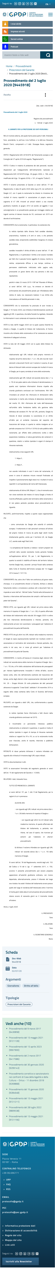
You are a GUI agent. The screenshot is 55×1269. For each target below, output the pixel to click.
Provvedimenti (23, 66)
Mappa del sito (13, 1240)
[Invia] (46, 55)
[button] (45, 95)
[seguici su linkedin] (15, 3)
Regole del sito (13, 1235)
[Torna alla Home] (23, 14)
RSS (8, 1189)
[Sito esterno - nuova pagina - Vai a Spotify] (37, 1253)
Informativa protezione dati (20, 1225)
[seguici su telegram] (27, 3)
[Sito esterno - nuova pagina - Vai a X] (33, 1253)
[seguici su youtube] (23, 3)
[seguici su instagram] (19, 3)
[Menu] (50, 14)
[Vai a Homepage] (24, 1145)
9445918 (16, 961)
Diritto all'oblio (31, 985)
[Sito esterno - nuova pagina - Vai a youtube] (24, 1253)
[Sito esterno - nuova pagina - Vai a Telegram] (29, 1253)
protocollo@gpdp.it (13, 1201)
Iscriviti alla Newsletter (19, 1261)
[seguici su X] (31, 3)
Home (9, 66)
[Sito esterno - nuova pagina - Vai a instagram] (20, 1253)
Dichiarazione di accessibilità (21, 1230)
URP (8, 1179)
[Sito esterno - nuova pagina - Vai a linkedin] (16, 1253)
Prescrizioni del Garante (21, 70)
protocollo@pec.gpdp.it (15, 1212)
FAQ (8, 1184)
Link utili (10, 1245)
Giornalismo (13, 985)
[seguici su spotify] (35, 3)
